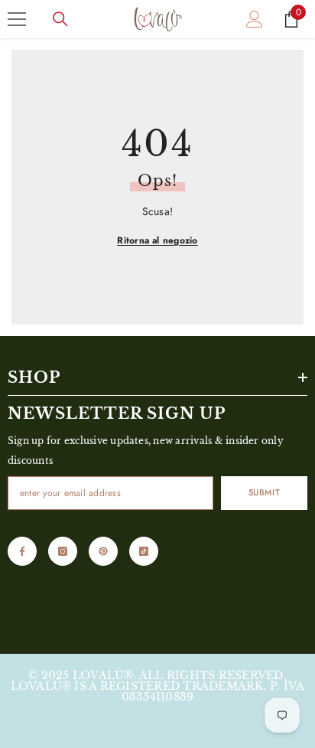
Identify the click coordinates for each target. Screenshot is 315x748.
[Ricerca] (60, 19)
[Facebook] (22, 551)
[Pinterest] (103, 551)
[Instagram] (62, 551)
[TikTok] (143, 551)
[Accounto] (254, 19)
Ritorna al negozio (157, 240)
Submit (264, 492)
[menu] (17, 19)
